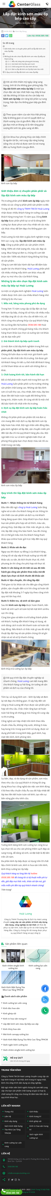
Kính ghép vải (9, 1013)
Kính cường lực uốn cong (38, 966)
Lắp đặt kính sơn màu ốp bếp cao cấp (20, 1024)
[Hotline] (10, 35)
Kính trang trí (35, 1116)
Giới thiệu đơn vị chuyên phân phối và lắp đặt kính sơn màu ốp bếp (25, 50)
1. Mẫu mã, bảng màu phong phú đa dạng (24, 61)
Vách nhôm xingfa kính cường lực (13, 966)
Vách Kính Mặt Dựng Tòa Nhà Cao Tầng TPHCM (13, 988)
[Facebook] (9, 1180)
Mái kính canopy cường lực (16, 1034)
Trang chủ (9, 1111)
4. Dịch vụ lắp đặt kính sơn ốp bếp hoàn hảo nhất (26, 69)
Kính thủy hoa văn (12, 1029)
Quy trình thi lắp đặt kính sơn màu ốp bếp (22, 72)
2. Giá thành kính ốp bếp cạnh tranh (22, 64)
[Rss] (19, 1180)
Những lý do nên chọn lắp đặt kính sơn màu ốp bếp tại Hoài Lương (24, 57)
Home (18, 23)
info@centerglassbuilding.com (19, 1173)
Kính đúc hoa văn (11, 1008)
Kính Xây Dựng (29, 23)
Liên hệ (8, 1116)
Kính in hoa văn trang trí (14, 1018)
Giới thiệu (33, 1111)
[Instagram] (16, 1180)
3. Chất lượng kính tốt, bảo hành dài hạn (24, 67)
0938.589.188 (47, 1)
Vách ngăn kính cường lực (15, 1044)
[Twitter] (12, 1180)
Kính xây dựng (11, 1121)
